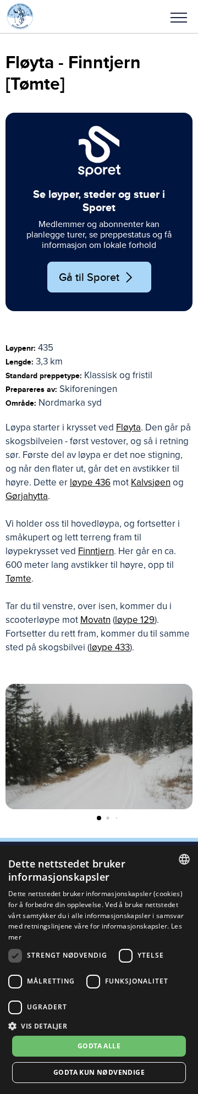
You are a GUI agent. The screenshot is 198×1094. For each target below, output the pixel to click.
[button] (179, 16)
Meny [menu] (179, 16)
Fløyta (128, 427)
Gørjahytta (27, 496)
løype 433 (110, 647)
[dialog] (99, 970)
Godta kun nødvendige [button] (99, 1072)
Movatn (95, 620)
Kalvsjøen (150, 482)
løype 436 (90, 482)
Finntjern (96, 551)
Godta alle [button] (99, 1046)
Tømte (18, 578)
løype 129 (135, 620)
